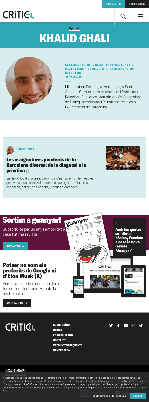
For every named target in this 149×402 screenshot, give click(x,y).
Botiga (58, 330)
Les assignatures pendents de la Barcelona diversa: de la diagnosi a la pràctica (46, 165)
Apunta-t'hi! (14, 303)
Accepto (138, 395)
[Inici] (20, 327)
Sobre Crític (61, 325)
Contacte (59, 340)
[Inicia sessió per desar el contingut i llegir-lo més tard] (27, 171)
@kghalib (75, 76)
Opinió (74, 28)
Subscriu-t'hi (113, 4)
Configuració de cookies (109, 395)
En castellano (63, 335)
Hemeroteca (61, 350)
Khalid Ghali (25, 149)
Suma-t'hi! (13, 246)
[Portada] (18, 15)
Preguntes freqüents (67, 345)
